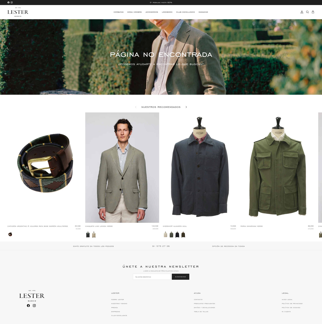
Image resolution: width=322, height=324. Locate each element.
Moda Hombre (134, 12)
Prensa (114, 308)
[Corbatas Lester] (18, 12)
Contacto (198, 299)
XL (207, 219)
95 (44, 219)
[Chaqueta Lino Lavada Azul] (88, 234)
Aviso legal (287, 299)
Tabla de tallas (201, 312)
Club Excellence (185, 12)
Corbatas (119, 12)
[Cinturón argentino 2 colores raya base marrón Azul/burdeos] (10, 234)
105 (49, 219)
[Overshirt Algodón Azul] (177, 234)
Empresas (115, 312)
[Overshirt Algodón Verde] (171, 234)
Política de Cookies (291, 308)
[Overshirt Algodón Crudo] (165, 234)
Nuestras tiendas (119, 303)
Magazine (203, 12)
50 (123, 219)
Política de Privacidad (292, 303)
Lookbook (167, 12)
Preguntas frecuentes (204, 303)
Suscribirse (180, 277)
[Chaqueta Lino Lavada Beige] (93, 234)
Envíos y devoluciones (204, 308)
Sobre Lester (117, 299)
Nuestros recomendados (160, 107)
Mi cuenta (286, 312)
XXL (285, 219)
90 (39, 219)
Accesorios (152, 12)
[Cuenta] (301, 12)
